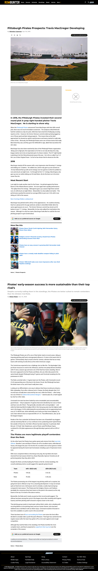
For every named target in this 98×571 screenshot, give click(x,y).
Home (12, 272)
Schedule (34, 2)
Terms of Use (81, 560)
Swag (43, 557)
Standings (41, 2)
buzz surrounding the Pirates (34, 514)
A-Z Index (65, 562)
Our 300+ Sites (81, 557)
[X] (88, 2)
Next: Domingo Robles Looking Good (22, 199)
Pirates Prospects (20, 272)
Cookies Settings (82, 562)
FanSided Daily (29, 560)
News (22, 2)
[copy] (20, 35)
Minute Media (11, 566)
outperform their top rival (43, 527)
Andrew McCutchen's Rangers (31, 394)
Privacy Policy (66, 560)
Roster (48, 2)
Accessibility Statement (49, 562)
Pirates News (19, 546)
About (12, 557)
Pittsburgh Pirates (22, 127)
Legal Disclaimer (30, 562)
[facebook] (85, 2)
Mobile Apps (14, 560)
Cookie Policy (15, 562)
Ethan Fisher (14, 296)
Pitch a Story (45, 560)
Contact (64, 557)
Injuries (53, 2)
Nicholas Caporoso (16, 31)
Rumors (28, 2)
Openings (28, 557)
